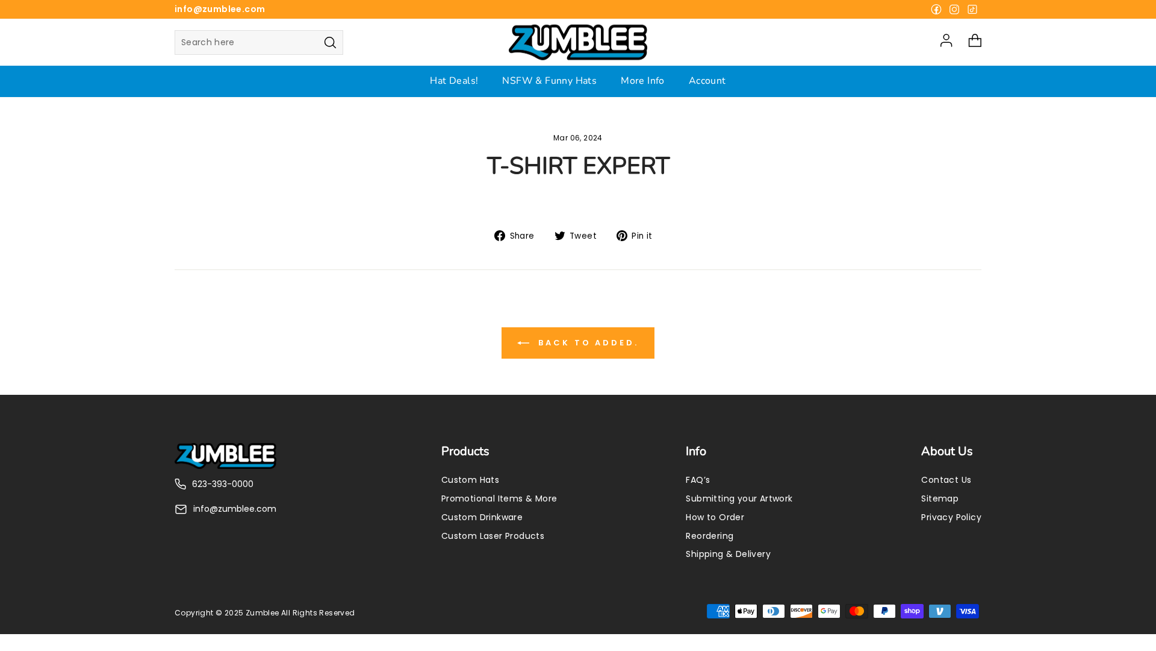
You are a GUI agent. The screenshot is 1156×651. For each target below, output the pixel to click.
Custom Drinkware (482, 517)
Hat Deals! (454, 80)
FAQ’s (698, 480)
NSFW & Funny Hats (549, 80)
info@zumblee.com (220, 9)
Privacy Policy (951, 517)
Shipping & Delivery (728, 554)
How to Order (715, 517)
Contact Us (946, 480)
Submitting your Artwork (739, 498)
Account (707, 80)
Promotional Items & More (499, 498)
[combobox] (259, 42)
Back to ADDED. (586, 342)
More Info (643, 80)
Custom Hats (470, 480)
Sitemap (940, 498)
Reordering (709, 536)
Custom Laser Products (492, 536)
